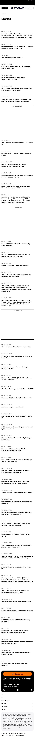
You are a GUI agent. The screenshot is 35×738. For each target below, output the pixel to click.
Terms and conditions (7, 735)
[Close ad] (32, 0)
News (3, 695)
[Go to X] (4, 690)
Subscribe (19, 674)
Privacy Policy (20, 735)
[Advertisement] (17, 120)
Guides (3, 703)
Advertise (4, 706)
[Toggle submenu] (32, 695)
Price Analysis (5, 700)
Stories (3, 698)
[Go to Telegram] (31, 690)
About (3, 709)
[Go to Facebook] (17, 690)
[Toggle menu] (4, 8)
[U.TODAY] (17, 8)
